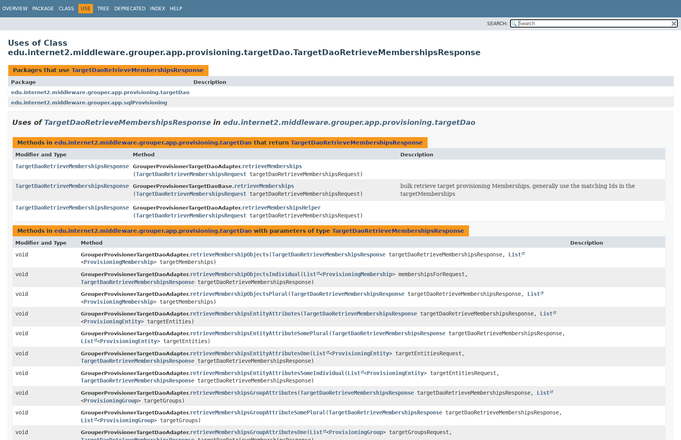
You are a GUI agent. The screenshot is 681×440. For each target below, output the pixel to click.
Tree (103, 8)
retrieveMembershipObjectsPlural (239, 294)
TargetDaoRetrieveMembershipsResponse (138, 70)
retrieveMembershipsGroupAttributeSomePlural (258, 412)
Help (176, 8)
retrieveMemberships (272, 166)
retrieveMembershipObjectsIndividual (245, 274)
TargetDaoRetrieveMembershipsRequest (191, 174)
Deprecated (129, 8)
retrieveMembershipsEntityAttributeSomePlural (259, 333)
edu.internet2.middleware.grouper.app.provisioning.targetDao (100, 92)
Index (157, 8)
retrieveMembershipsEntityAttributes (245, 313)
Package (43, 8)
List (514, 254)
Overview (15, 8)
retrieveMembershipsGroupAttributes (243, 393)
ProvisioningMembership (118, 262)
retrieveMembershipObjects (229, 254)
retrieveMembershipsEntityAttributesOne (250, 353)
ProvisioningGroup (111, 400)
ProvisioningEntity (112, 321)
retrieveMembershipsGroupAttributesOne (248, 432)
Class (66, 8)
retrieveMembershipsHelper (281, 207)
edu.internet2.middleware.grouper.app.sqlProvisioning (89, 103)
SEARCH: (497, 23)
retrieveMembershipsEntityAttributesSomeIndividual (267, 373)
